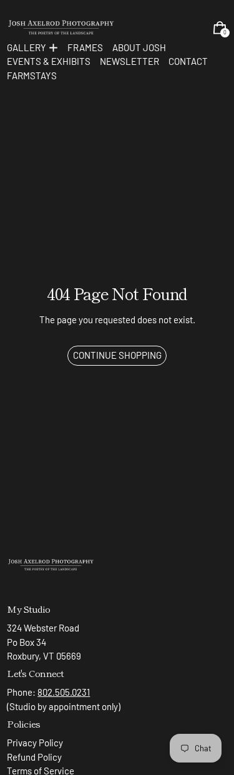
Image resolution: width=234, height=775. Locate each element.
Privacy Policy (35, 742)
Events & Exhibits (48, 61)
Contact (188, 61)
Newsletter (129, 61)
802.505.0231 (63, 692)
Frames (85, 47)
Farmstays (32, 75)
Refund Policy (34, 757)
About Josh (139, 47)
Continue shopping (117, 355)
